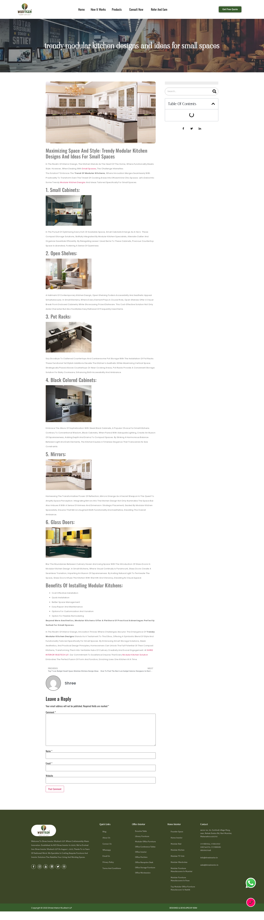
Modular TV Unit (177, 856)
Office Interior (141, 852)
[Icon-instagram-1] (39, 866)
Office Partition (141, 857)
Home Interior (176, 838)
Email (49, 763)
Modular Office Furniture (145, 841)
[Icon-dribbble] (64, 866)
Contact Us (107, 844)
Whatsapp (107, 850)
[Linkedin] (52, 866)
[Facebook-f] (33, 866)
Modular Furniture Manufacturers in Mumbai (181, 869)
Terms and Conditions (112, 868)
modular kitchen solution (135, 654)
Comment (51, 712)
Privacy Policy (108, 862)
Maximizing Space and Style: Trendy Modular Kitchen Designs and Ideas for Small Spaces (190, 117)
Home (81, 9)
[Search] (214, 91)
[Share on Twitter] (192, 172)
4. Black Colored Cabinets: (185, 137)
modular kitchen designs (73, 182)
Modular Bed (176, 844)
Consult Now (136, 9)
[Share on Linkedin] (200, 172)
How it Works (98, 9)
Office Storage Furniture (145, 867)
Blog (104, 832)
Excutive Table (141, 831)
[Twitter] (58, 866)
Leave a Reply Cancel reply (185, 158)
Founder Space (177, 832)
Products (117, 9)
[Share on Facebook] (183, 172)
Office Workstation (142, 873)
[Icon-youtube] (45, 866)
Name (49, 751)
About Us (106, 838)
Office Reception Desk (144, 862)
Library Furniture (142, 836)
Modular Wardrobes (179, 862)
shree (177, 154)
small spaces (89, 168)
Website (49, 775)
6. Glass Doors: (178, 146)
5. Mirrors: (176, 141)
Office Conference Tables (145, 847)
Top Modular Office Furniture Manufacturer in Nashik (183, 888)
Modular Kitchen (177, 850)
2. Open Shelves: (179, 128)
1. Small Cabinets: (180, 124)
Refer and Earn (159, 9)
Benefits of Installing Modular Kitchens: (191, 150)
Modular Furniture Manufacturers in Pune (180, 879)
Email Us (106, 856)
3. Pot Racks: (177, 133)
